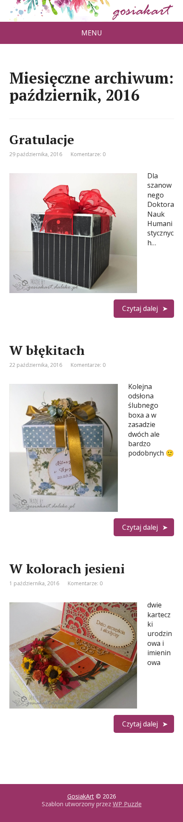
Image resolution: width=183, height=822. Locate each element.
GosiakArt (80, 796)
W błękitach (47, 350)
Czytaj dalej (140, 308)
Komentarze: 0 (88, 154)
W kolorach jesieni (67, 568)
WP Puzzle (127, 804)
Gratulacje (41, 139)
